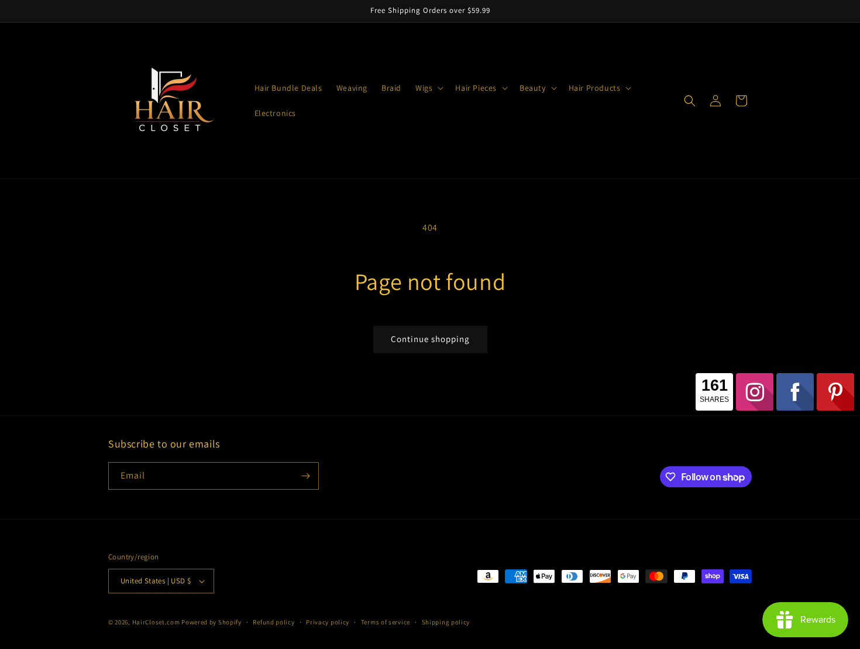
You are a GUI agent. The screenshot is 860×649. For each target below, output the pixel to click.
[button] (428, 88)
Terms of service (385, 622)
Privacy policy (327, 622)
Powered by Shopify (211, 622)
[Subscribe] (305, 476)
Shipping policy (446, 622)
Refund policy (273, 622)
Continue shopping (430, 338)
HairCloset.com (156, 622)
